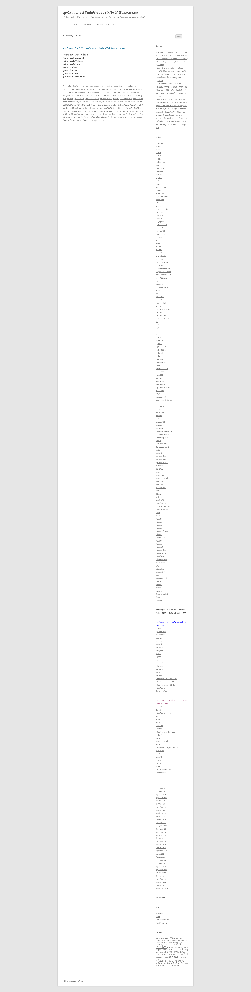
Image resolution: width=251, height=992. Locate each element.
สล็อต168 (159, 516)
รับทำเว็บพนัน (161, 503)
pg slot (158, 657)
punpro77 (159, 950)
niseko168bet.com (163, 309)
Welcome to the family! (106, 25)
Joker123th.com (69, 89)
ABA (86, 86)
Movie (78, 89)
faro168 (158, 206)
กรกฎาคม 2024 (161, 863)
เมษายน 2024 (161, 873)
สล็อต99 (159, 541)
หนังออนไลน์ (96, 102)
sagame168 (160, 381)
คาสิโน (124, 95)
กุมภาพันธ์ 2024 (161, 879)
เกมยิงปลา (106, 102)
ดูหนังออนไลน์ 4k (106, 98)
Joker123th (124, 105)
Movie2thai (103, 89)
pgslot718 (159, 340)
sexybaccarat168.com (94, 95)
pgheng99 (159, 334)
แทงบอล (159, 600)
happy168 (159, 228)
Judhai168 (159, 265)
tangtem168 (160, 422)
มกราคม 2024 (161, 882)
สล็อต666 (159, 525)
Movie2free (94, 89)
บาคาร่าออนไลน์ (126, 98)
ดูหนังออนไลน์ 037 (92, 98)
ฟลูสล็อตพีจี (160, 500)
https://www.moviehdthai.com (167, 682)
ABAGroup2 (93, 86)
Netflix (122, 89)
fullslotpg (159, 215)
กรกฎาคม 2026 (161, 791)
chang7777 (160, 193)
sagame (159, 378)
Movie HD (85, 89)
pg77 (157, 328)
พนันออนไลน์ (138, 98)
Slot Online (111, 95)
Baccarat (102, 86)
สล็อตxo (159, 544)
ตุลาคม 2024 (160, 854)
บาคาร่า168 (160, 475)
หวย (157, 575)
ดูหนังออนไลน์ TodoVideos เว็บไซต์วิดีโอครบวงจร (101, 12)
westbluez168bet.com (164, 434)
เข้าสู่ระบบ (159, 913)
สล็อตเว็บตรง (160, 556)
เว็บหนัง (133, 102)
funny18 (159, 218)
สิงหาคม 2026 (161, 788)
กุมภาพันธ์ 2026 (161, 807)
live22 (175, 944)
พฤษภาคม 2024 (161, 869)
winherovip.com (162, 437)
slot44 (158, 722)
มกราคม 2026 (161, 810)
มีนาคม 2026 (160, 804)
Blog (76, 25)
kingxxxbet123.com (163, 271)
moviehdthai (114, 89)
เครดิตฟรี (159, 585)
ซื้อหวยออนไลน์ (161, 691)
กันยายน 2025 (161, 819)
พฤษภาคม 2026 (161, 797)
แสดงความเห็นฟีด (162, 920)
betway (158, 184)
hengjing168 (160, 231)
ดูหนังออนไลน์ (79, 98)
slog (186, 950)
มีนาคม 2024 (160, 876)
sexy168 (159, 394)
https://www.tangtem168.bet (167, 747)
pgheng (158, 331)
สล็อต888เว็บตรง (162, 531)
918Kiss (81, 86)
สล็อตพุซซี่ (159, 547)
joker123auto (161, 256)
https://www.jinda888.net (165, 732)
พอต (157, 491)
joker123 (159, 641)
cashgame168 (161, 187)
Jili (122, 86)
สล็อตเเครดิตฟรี (161, 559)
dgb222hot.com (162, 196)
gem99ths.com (161, 224)
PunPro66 (105, 92)
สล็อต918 (159, 534)
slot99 (158, 716)
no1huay (129, 89)
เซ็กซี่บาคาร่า (160, 588)
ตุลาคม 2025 (160, 816)
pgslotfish (159, 353)
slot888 (162, 952)
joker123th (160, 259)
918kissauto (160, 162)
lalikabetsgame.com (163, 275)
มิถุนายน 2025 (161, 829)
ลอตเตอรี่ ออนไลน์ (162, 509)
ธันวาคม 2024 (161, 848)
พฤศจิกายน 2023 (162, 888)
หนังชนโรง (87, 102)
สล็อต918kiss (160, 538)
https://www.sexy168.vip (165, 685)
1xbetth (159, 754)
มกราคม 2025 (161, 844)
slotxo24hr (160, 412)
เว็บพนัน (114, 102)
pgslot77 (159, 343)
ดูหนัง (83, 114)
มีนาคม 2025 (160, 838)
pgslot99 (159, 735)
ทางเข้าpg (159, 469)
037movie (159, 143)
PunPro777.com (137, 92)
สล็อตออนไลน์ (73, 102)
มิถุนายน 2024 (161, 866)
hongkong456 (161, 234)
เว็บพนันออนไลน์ (123, 102)
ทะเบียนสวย (160, 466)
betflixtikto (160, 181)
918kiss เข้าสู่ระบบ (162, 940)
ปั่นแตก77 (159, 484)
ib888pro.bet (161, 237)
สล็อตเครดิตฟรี (161, 553)
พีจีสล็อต (159, 494)
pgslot (158, 766)
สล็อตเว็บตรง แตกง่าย (163, 713)
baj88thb (159, 178)
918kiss (158, 628)
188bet (158, 152)
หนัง (80, 102)
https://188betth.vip (163, 769)
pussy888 (159, 647)
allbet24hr (159, 171)
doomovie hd (161, 772)
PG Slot (68, 92)
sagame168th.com (78, 95)
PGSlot (74, 92)
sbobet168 (160, 390)
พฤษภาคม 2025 (161, 832)
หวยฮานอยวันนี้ (161, 578)
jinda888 (159, 250)
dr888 (158, 203)
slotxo (158, 744)
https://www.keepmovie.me (166, 678)
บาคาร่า (116, 98)
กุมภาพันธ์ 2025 (161, 841)
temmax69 (160, 425)
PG (64, 92)
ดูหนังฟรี (70, 98)
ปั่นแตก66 (159, 481)
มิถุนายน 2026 (161, 794)
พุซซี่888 (159, 497)
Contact (87, 25)
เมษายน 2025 (161, 835)
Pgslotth (159, 356)
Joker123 (132, 86)
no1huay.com (138, 89)
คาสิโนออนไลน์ (134, 95)
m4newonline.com (163, 287)
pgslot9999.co (94, 92)
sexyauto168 (161, 397)
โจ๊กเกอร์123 (176, 965)
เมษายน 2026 (161, 801)
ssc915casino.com (162, 419)
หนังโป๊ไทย (160, 750)
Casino (109, 86)
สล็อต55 (159, 519)
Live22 (158, 281)
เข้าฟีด (158, 916)
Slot (104, 95)
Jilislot (126, 86)
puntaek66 (160, 372)
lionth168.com (161, 278)
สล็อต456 (171, 961)
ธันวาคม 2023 (161, 885)
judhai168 (159, 725)
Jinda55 (158, 246)
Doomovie (116, 86)
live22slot (159, 284)
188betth (159, 156)
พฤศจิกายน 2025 (162, 813)
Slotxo (118, 95)
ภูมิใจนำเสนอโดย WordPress (73, 981)
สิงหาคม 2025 (161, 822)
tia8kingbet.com (162, 428)
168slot (158, 146)
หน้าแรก (66, 25)
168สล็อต (159, 149)
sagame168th (161, 384)
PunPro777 (126, 92)
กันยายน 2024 (161, 857)
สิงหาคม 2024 (161, 860)
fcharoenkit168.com (163, 209)
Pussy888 (66, 95)
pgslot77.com (83, 92)
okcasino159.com (162, 318)
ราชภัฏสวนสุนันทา (163, 506)
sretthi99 (159, 415)
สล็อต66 (159, 522)
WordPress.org (161, 923)
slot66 (158, 719)
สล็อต (65, 102)
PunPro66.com (115, 92)
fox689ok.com (161, 212)
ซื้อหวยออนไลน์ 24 (163, 447)
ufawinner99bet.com (164, 431)
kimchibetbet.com (163, 268)
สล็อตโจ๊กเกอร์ (161, 563)
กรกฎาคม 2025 (161, 826)
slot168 (158, 710)
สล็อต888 (159, 528)
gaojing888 (160, 221)
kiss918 (158, 763)
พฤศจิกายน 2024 (162, 851)
